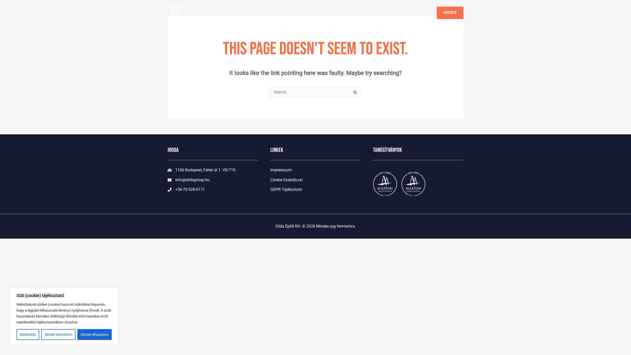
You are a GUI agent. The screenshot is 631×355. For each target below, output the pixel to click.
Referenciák (319, 12)
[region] (64, 316)
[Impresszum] (281, 170)
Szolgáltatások (278, 12)
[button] (295, 12)
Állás (362, 12)
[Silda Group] (176, 12)
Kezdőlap (246, 12)
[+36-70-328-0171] (186, 189)
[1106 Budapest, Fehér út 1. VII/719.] (202, 170)
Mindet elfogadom (94, 335)
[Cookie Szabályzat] (286, 180)
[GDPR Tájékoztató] (286, 189)
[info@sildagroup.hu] (189, 180)
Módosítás (28, 335)
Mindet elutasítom (58, 335)
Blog (344, 12)
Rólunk (387, 12)
